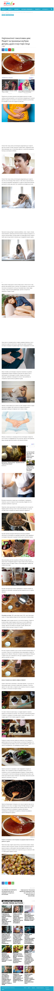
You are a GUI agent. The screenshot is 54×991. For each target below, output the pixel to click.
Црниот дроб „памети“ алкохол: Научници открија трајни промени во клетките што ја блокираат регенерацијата (29, 939)
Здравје (16, 9)
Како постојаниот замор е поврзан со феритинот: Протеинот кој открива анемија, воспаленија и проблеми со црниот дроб (18, 939)
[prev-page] (32, 901)
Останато (45, 9)
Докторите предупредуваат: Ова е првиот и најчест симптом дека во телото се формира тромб (29, 917)
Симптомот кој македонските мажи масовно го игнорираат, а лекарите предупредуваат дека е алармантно (6, 939)
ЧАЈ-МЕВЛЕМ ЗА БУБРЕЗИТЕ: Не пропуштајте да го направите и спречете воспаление (9, 892)
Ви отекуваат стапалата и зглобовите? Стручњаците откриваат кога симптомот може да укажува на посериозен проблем (29, 959)
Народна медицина (26, 9)
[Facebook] (3, 49)
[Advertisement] (18, 26)
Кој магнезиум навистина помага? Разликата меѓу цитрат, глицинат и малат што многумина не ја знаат (29, 978)
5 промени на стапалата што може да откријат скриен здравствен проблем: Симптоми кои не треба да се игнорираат (7, 919)
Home (3, 12)
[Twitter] (6, 49)
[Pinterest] (9, 49)
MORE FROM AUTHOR (13, 903)
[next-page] (34, 901)
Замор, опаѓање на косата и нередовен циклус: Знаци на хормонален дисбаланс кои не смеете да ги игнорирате (18, 918)
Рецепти (37, 9)
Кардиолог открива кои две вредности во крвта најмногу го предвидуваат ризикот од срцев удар (18, 978)
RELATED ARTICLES (12, 901)
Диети (10, 9)
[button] (51, 9)
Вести (3, 9)
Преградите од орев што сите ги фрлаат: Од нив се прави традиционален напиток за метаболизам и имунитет (18, 958)
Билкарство (4, 952)
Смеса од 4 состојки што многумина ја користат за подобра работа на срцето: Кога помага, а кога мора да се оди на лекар (7, 979)
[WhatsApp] (12, 49)
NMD (4, 46)
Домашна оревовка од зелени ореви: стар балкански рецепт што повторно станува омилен (7, 957)
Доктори (15, 972)
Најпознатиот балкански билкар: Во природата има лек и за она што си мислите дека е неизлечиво (27, 892)
